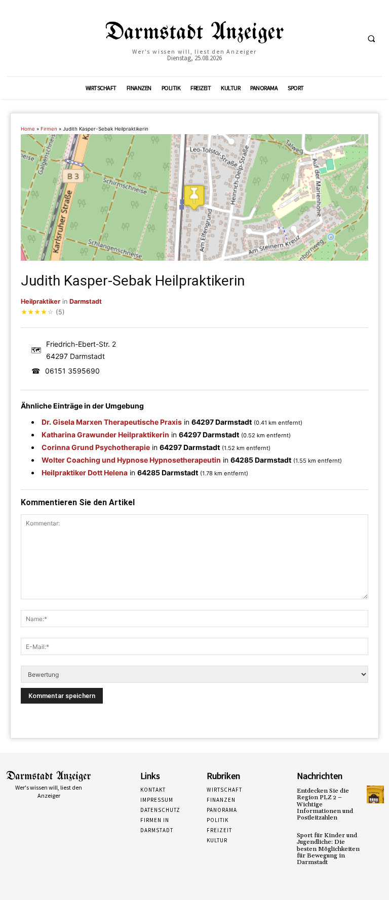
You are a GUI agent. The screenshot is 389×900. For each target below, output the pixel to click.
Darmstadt (85, 301)
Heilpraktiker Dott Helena (85, 472)
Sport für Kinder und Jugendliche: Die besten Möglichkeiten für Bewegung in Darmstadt (328, 849)
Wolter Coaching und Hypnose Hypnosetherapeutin (131, 460)
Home (28, 129)
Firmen (49, 129)
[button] (371, 38)
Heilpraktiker (40, 301)
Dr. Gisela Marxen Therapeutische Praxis (112, 422)
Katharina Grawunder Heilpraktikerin (105, 434)
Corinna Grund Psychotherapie (96, 447)
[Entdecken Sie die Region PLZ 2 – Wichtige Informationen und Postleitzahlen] (375, 794)
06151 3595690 (72, 370)
